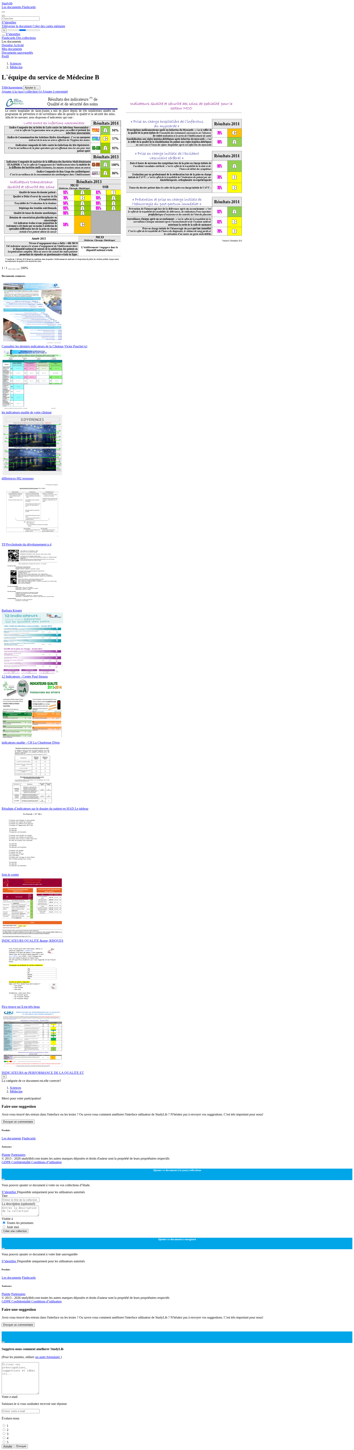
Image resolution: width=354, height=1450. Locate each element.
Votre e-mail (9, 1397)
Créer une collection (15, 1231)
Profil (5, 56)
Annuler (7, 1446)
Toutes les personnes (20, 1223)
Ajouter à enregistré (55, 91)
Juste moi (13, 1227)
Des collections (26, 38)
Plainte (6, 1155)
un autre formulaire (48, 1357)
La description (18, 1204)
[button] (9, 269)
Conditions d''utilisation (46, 1162)
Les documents (12, 7)
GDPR (6, 1162)
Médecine (16, 67)
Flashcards (29, 7)
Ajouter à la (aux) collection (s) (22, 91)
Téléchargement (12, 87)
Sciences (15, 63)
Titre (5, 1196)
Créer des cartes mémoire (49, 26)
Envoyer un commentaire (18, 1121)
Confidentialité (21, 1162)
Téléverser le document (17, 26)
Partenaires (18, 1155)
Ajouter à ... (32, 87)
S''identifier (9, 22)
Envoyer (21, 1446)
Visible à (7, 1219)
